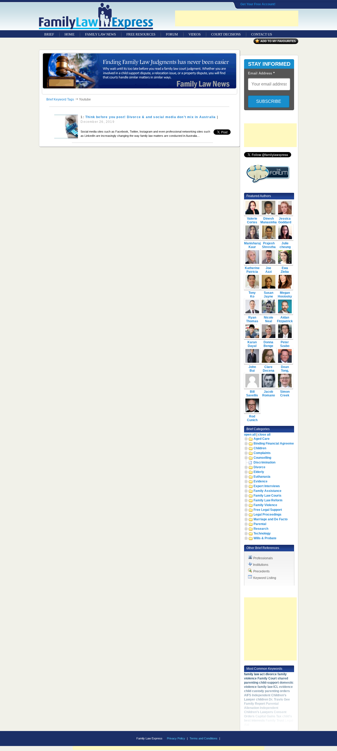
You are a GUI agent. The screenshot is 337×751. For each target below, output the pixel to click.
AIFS (247, 695)
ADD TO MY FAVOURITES (278, 41)
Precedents (261, 571)
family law (264, 687)
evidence (286, 687)
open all (250, 434)
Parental (260, 524)
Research (261, 529)
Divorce (259, 467)
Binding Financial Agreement (275, 443)
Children (260, 448)
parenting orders (277, 691)
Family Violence (265, 505)
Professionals (263, 558)
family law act (254, 674)
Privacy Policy (176, 738)
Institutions (260, 565)
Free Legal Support (268, 510)
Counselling (262, 458)
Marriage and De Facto (271, 519)
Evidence (260, 481)
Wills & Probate (265, 538)
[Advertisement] (236, 18)
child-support (269, 682)
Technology (262, 533)
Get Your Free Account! (257, 4)
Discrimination (264, 462)
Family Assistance (267, 491)
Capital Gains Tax (268, 716)
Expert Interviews (267, 486)
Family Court (267, 678)
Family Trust (275, 720)
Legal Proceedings (267, 514)
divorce (271, 674)
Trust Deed (258, 725)
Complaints (262, 453)
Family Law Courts (267, 495)
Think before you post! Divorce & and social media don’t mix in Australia (150, 117)
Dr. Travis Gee (279, 699)
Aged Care (262, 439)
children (262, 699)
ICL (275, 687)
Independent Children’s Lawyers (261, 710)
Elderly (259, 472)
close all (264, 434)
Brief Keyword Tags (60, 99)
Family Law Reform (268, 500)
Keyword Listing (264, 578)
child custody (254, 691)
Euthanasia (262, 476)
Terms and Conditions (203, 738)
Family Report (254, 703)
